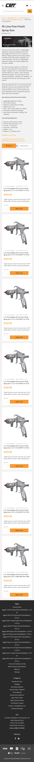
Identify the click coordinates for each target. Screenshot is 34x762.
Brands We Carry (17, 681)
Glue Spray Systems (17, 687)
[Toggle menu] (2, 5)
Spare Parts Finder (17, 698)
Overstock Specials (17, 708)
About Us (17, 669)
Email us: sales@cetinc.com (17, 706)
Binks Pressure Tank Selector (17, 666)
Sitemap (17, 672)
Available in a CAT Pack (9, 135)
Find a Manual (17, 692)
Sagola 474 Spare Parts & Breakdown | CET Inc (17, 634)
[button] (9, 146)
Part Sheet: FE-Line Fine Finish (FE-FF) (13, 139)
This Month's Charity (17, 703)
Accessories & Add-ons (17, 695)
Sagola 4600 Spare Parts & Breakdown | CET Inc (17, 631)
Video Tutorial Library (17, 700)
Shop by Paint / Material (17, 689)
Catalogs (17, 684)
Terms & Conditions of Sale (17, 664)
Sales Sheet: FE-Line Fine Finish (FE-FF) (13, 141)
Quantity (6, 205)
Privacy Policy (17, 607)
